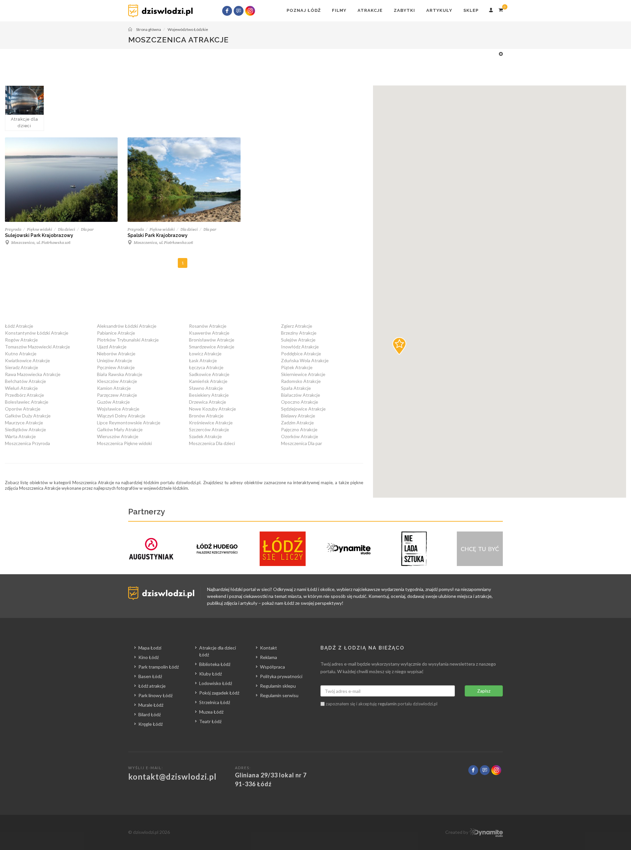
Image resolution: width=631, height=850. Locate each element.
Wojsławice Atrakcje (118, 409)
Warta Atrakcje (20, 436)
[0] (500, 9)
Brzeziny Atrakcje (298, 333)
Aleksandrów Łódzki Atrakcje (126, 326)
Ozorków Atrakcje (299, 436)
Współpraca (272, 667)
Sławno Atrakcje (206, 388)
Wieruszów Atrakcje (117, 436)
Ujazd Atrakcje (112, 346)
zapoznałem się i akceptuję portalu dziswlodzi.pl (381, 703)
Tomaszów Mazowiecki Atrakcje (37, 346)
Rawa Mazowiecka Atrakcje (32, 374)
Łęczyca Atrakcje (206, 367)
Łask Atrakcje (203, 360)
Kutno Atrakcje (20, 353)
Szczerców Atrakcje (209, 429)
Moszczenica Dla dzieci (212, 443)
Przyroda (13, 229)
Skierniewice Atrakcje (303, 374)
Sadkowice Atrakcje (209, 374)
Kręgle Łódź (150, 724)
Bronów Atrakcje (206, 415)
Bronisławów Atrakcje (211, 339)
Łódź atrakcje (152, 686)
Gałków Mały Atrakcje (120, 429)
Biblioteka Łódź (214, 664)
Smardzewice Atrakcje (211, 346)
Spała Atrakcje (296, 388)
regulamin (387, 703)
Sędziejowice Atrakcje (303, 409)
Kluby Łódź (210, 673)
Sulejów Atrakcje (298, 339)
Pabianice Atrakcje (116, 333)
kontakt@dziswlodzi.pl (172, 776)
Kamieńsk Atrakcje (208, 381)
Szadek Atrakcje (205, 436)
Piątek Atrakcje (297, 367)
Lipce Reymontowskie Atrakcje (128, 422)
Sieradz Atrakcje (21, 367)
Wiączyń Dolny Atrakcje (121, 415)
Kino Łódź (148, 657)
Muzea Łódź (211, 712)
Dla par (87, 229)
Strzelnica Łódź (214, 702)
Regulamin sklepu (278, 686)
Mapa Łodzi (149, 647)
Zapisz (483, 691)
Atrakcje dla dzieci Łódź (217, 651)
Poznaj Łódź (304, 10)
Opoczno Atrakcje (299, 402)
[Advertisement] (312, 65)
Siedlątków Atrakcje (25, 429)
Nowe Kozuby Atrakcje (212, 409)
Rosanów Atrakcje (207, 326)
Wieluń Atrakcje (21, 388)
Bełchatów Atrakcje (25, 381)
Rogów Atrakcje (21, 339)
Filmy (339, 10)
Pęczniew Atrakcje (116, 367)
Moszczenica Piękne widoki (124, 443)
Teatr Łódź (210, 721)
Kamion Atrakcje (114, 388)
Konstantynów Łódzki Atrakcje (36, 333)
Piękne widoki (39, 229)
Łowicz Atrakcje (205, 353)
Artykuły (439, 10)
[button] (399, 346)
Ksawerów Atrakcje (209, 333)
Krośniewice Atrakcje (211, 422)
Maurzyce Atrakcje (24, 422)
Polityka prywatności (281, 676)
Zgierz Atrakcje (296, 326)
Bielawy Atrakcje (298, 415)
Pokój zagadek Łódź (219, 693)
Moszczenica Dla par (301, 443)
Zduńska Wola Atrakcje (305, 360)
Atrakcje (370, 10)
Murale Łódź (150, 705)
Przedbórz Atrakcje (24, 395)
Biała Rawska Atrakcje (119, 374)
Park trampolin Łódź (158, 667)
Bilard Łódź (149, 714)
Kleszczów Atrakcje (117, 381)
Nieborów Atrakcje (116, 353)
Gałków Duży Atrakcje (28, 415)
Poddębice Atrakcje (301, 353)
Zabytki (404, 10)
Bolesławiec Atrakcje (26, 402)
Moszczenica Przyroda (27, 443)
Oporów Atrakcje (22, 409)
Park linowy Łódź (155, 695)
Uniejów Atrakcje (114, 360)
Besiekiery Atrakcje (209, 395)
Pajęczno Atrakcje (299, 429)
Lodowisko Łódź (215, 683)
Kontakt (268, 647)
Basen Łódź (150, 676)
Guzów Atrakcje (113, 402)
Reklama (268, 657)
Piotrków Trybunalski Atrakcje (128, 339)
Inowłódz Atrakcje (300, 346)
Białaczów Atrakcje (300, 395)
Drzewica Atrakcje (207, 402)
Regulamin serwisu (279, 695)
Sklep (471, 10)
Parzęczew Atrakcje (117, 395)
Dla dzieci (66, 229)
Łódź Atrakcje (19, 326)
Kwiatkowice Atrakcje (27, 360)
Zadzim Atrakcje (297, 422)
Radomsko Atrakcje (301, 381)
